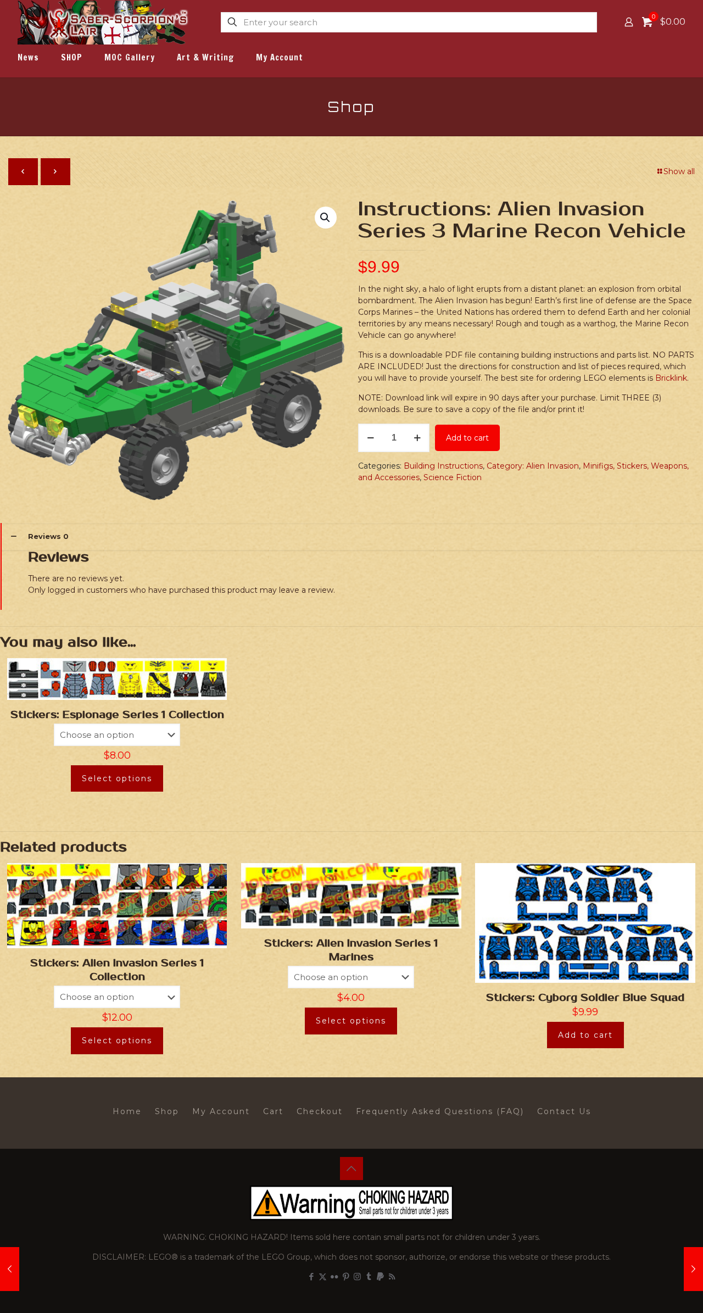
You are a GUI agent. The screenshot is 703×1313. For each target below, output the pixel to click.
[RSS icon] (392, 1276)
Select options (117, 778)
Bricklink (671, 378)
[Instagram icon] (357, 1276)
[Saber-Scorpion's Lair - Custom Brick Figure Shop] (104, 22)
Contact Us (564, 1111)
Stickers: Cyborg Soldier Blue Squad (585, 998)
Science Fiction (452, 477)
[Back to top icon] (351, 1168)
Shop (167, 1111)
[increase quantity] (417, 437)
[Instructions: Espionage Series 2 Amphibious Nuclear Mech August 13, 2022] (9, 1269)
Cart (273, 1111)
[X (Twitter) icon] (323, 1276)
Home (127, 1111)
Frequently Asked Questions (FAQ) (440, 1111)
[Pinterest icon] (346, 1276)
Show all (679, 171)
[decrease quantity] (370, 437)
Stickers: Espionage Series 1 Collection (117, 715)
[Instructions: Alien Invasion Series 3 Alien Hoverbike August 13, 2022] (693, 1269)
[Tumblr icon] (369, 1276)
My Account (221, 1111)
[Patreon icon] (380, 1276)
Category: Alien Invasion (533, 466)
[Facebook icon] (311, 1276)
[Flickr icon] (334, 1276)
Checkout (320, 1111)
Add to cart (467, 438)
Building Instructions (443, 466)
